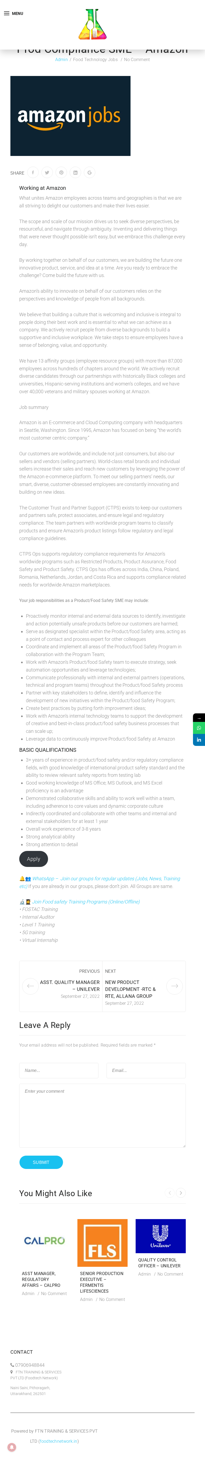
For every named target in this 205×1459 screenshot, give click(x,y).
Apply (33, 859)
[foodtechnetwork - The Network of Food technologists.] (92, 24)
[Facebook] (33, 172)
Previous (89, 971)
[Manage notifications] (11, 1447)
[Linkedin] (199, 740)
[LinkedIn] (75, 172)
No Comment (137, 59)
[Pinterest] (61, 172)
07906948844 (30, 1365)
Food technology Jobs (95, 59)
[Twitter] (47, 172)
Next (110, 971)
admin (61, 59)
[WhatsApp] (199, 728)
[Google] (89, 172)
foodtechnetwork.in (58, 1441)
